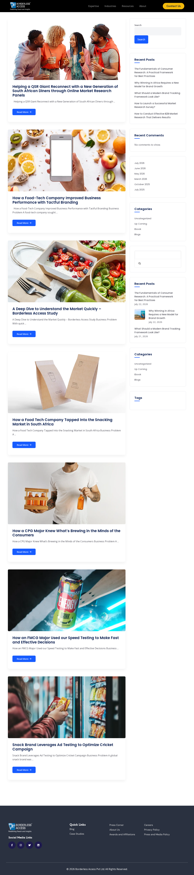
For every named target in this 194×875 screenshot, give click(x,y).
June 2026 (140, 168)
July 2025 (139, 189)
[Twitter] (29, 845)
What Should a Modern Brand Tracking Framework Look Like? (157, 94)
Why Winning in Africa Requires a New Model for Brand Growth (156, 84)
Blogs (137, 234)
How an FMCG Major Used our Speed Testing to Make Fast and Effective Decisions (65, 640)
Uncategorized (142, 218)
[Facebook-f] (12, 845)
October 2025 (142, 184)
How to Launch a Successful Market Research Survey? (155, 105)
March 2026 (140, 179)
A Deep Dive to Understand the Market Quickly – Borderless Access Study (56, 311)
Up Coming (140, 223)
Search (138, 25)
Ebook (137, 229)
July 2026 (139, 163)
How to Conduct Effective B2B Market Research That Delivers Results (156, 115)
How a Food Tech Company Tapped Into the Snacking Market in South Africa (62, 422)
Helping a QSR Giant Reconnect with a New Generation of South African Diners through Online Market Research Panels (65, 91)
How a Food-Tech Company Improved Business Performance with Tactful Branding (56, 200)
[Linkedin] (38, 845)
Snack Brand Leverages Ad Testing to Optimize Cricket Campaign (62, 747)
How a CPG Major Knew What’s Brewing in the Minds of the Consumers (66, 533)
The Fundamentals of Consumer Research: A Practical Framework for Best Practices (153, 72)
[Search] (139, 263)
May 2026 (139, 173)
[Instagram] (20, 845)
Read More (22, 111)
